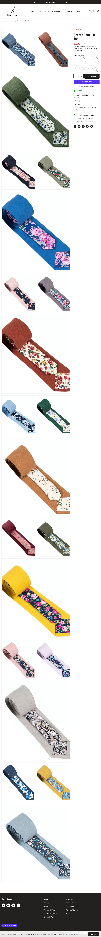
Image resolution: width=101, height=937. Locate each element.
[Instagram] (8, 905)
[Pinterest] (87, 126)
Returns (69, 913)
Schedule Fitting (49, 917)
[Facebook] (75, 126)
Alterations (48, 906)
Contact (47, 903)
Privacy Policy (71, 899)
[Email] (91, 126)
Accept (93, 934)
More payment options (86, 86)
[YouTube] (13, 905)
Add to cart (91, 76)
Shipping (76, 46)
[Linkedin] (83, 126)
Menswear (11, 21)
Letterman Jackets (50, 913)
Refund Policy (71, 903)
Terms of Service (72, 910)
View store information (85, 122)
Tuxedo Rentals (49, 910)
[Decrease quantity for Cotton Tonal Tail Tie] (75, 76)
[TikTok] (18, 905)
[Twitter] (79, 126)
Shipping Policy (72, 906)
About (46, 899)
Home (3, 21)
